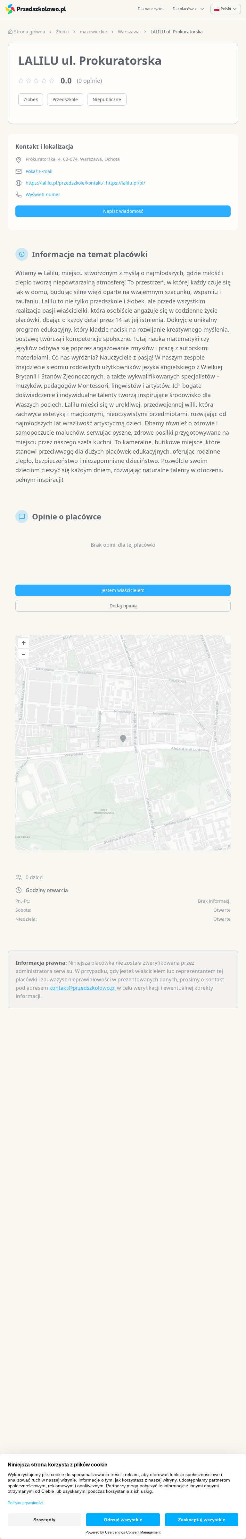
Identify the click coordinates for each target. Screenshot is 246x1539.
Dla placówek (184, 9)
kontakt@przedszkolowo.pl (82, 987)
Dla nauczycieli (151, 9)
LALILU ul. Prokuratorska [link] (177, 32)
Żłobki (62, 32)
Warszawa (129, 32)
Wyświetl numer (43, 194)
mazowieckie (93, 32)
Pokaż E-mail (39, 171)
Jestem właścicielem (123, 590)
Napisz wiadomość (123, 211)
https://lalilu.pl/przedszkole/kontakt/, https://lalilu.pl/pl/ (85, 183)
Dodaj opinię (123, 606)
